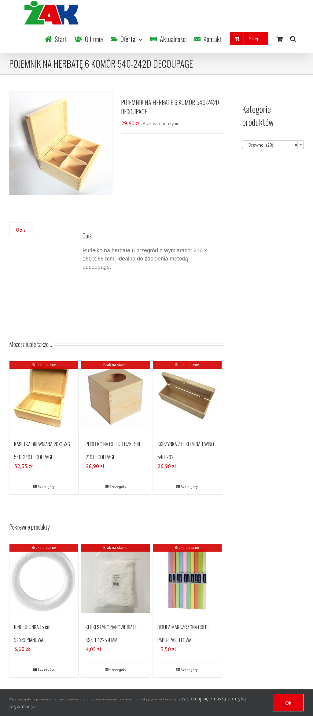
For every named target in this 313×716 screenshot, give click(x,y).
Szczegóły (46, 486)
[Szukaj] (293, 39)
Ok (288, 702)
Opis (21, 230)
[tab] (20, 230)
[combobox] (273, 145)
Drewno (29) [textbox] (271, 145)
